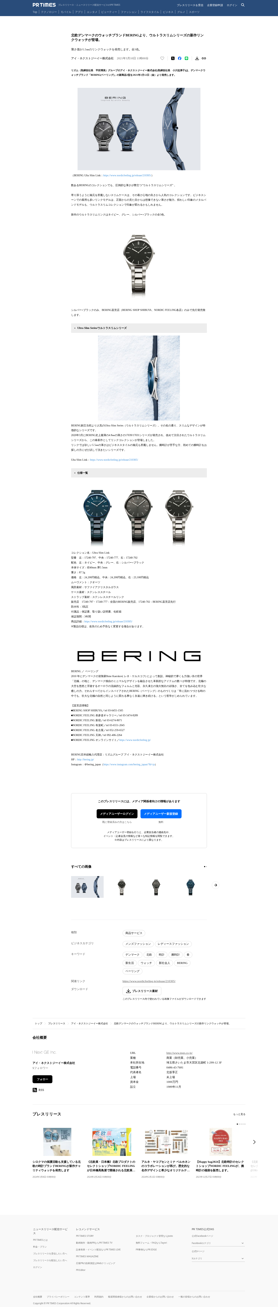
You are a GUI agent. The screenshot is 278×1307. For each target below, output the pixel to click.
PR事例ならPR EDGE (146, 1249)
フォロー (42, 1079)
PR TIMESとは (40, 1239)
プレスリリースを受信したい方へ (50, 1253)
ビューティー (109, 12)
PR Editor (80, 1270)
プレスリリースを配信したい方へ (50, 1260)
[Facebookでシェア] (180, 58)
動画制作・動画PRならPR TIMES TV (94, 1242)
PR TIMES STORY (85, 1236)
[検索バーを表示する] (242, 5)
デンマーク (132, 954)
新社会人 (164, 962)
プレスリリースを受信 (190, 5)
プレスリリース (56, 1023)
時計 (162, 954)
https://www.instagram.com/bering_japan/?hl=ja (129, 764)
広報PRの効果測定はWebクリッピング (95, 1263)
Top (35, 12)
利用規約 (98, 1296)
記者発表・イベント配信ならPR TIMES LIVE (98, 1249)
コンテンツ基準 (82, 1296)
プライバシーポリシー (58, 1296)
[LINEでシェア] (186, 58)
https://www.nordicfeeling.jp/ (135, 740)
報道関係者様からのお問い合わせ (125, 1296)
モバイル (66, 12)
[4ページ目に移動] (243, 1124)
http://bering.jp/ (85, 759)
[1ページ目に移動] (204, 866)
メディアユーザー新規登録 (161, 813)
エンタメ (92, 12)
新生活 (129, 962)
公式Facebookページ (202, 1236)
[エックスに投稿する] (173, 58)
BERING (182, 962)
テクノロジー (49, 12)
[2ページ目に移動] (206, 866)
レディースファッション (173, 943)
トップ (38, 1023)
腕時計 (175, 954)
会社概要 (37, 1296)
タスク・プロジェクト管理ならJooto (154, 1236)
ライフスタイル (150, 12)
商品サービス (133, 933)
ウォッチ (146, 962)
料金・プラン (40, 1246)
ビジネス (168, 12)
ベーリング (132, 971)
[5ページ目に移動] (244, 1124)
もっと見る (239, 1114)
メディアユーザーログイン (117, 813)
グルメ (181, 12)
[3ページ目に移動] (241, 1124)
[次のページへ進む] (215, 885)
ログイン (232, 5)
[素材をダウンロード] (197, 58)
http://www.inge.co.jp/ (179, 1052)
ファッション (129, 12)
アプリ (79, 12)
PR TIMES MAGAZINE (87, 1256)
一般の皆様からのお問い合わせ (194, 1296)
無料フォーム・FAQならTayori (151, 1242)
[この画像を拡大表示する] (87, 887)
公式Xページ (198, 1251)
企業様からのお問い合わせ (160, 1296)
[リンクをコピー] (204, 58)
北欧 (149, 954)
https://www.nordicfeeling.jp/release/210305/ (127, 175)
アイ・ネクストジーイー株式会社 (89, 1023)
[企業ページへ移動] (44, 1053)
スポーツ (194, 12)
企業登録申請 (215, 5)
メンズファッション (138, 943)
